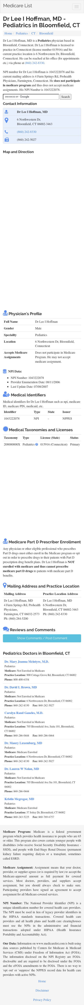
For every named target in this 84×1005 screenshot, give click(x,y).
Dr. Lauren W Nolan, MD (21, 768)
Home (8, 33)
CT (33, 33)
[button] (36, 444)
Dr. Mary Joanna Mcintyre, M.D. (26, 661)
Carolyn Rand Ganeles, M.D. (23, 712)
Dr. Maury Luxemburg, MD (23, 743)
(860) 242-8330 (34, 63)
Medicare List (17, 5)
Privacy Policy (42, 1000)
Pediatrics (22, 33)
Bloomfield (46, 33)
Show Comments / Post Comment (42, 638)
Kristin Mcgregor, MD (19, 799)
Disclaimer (42, 990)
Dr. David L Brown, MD (20, 687)
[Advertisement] (42, 261)
